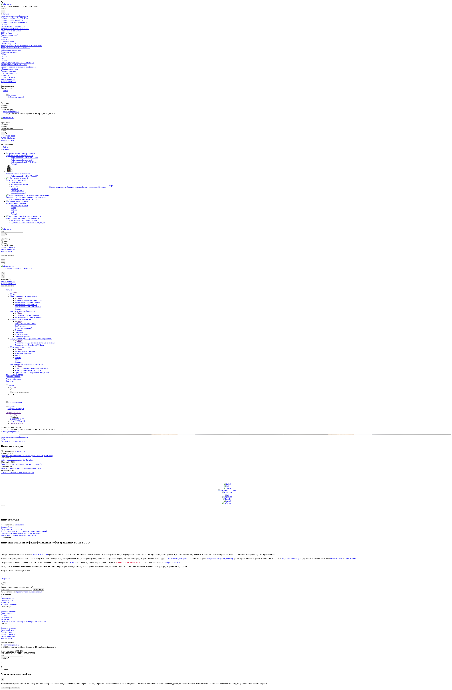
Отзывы (4, 615)
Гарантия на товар (8, 611)
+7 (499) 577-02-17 (8, 82)
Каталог (13, 294)
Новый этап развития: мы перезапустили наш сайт (21, 464)
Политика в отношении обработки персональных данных (24, 622)
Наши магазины (7, 598)
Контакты (5, 602)
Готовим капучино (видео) (11, 529)
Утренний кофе (7, 527)
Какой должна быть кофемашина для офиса (18, 535)
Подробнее (5, 579)
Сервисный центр (8, 630)
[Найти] (3, 11)
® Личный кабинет (8, 605)
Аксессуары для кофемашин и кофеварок (31, 368)
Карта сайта (5, 619)
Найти (4, 658)
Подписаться (38, 589)
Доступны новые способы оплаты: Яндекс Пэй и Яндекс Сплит (26, 456)
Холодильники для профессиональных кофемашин (35, 343)
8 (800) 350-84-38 (8, 77)
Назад (15, 292)
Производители (7, 613)
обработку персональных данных (28, 592)
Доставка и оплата (8, 628)
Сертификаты (6, 617)
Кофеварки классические (25, 351)
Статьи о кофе (6, 632)
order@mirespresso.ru (11, 112)
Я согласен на (23, 592)
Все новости (20, 451)
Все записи (19, 525)
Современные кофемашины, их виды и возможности (22, 533)
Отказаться (15, 688)
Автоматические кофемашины (27, 315)
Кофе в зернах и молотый (25, 324)
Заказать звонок (16, 423)
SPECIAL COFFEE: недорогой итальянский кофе (21, 468)
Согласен (5, 688)
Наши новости (7, 600)
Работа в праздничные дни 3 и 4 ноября (17, 460)
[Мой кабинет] (2, 258)
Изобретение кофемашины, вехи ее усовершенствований (24, 531)
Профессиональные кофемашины (28, 300)
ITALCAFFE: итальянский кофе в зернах (17, 473)
